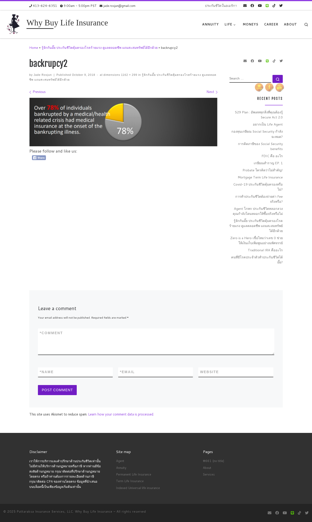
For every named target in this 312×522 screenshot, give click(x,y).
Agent (120, 461)
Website (209, 372)
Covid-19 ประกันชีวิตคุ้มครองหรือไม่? (258, 187)
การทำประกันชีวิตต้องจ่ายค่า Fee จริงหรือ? (259, 199)
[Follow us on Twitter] (281, 5)
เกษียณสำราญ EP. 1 (268, 163)
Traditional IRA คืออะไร (265, 250)
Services (209, 474)
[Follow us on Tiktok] (273, 5)
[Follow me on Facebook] (252, 5)
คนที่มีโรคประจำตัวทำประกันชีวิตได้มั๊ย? (257, 260)
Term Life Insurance (130, 481)
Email (127, 372)
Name (47, 372)
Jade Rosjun (43, 75)
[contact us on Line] (267, 5)
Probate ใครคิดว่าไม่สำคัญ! (263, 170)
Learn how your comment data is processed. (121, 414)
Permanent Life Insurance (133, 474)
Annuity (121, 467)
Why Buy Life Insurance (94, 511)
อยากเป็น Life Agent (268, 124)
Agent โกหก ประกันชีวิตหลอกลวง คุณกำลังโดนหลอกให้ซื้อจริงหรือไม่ (258, 211)
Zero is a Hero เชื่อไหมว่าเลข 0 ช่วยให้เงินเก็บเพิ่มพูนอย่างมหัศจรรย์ (256, 240)
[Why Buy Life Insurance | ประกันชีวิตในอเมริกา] (14, 24)
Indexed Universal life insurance (138, 488)
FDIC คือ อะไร (272, 155)
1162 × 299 (128, 75)
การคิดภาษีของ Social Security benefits (260, 146)
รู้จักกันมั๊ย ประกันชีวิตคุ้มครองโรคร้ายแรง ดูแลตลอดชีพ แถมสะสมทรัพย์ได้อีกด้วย (100, 47)
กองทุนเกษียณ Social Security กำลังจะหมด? (257, 134)
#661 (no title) (213, 461)
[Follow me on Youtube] (260, 5)
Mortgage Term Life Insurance (260, 177)
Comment (51, 333)
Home (33, 47)
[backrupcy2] (123, 122)
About (207, 467)
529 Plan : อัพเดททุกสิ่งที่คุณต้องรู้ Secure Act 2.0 (259, 115)
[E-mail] (245, 5)
